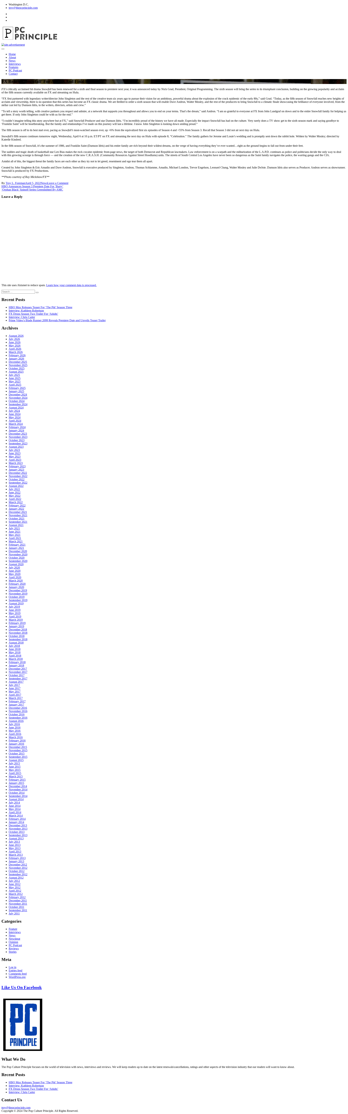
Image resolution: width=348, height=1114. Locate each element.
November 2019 (18, 593)
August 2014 (16, 799)
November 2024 (18, 397)
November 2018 (18, 632)
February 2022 (17, 505)
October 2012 (16, 871)
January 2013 (16, 861)
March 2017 (16, 698)
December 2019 (18, 590)
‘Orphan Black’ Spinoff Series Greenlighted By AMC (32, 189)
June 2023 (14, 453)
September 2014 (18, 796)
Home (12, 54)
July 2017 (14, 685)
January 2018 (16, 665)
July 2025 (14, 374)
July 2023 (14, 450)
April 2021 (15, 538)
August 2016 (16, 720)
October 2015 (16, 753)
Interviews (15, 63)
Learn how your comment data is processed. (71, 285)
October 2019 (16, 596)
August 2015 (16, 760)
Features (13, 67)
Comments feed (18, 973)
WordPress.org (17, 977)
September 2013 (18, 835)
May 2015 (14, 769)
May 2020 (14, 574)
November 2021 (18, 515)
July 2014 (14, 802)
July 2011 (14, 913)
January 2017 (16, 704)
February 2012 (17, 897)
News (12, 60)
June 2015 (14, 766)
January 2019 (16, 626)
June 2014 (14, 805)
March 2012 (16, 893)
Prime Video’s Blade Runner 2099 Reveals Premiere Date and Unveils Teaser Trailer (57, 320)
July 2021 (14, 528)
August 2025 (16, 371)
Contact (13, 73)
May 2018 (14, 652)
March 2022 (16, 502)
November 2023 (18, 436)
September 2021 (18, 521)
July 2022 (14, 489)
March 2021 (16, 541)
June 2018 (14, 649)
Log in (12, 967)
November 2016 (18, 711)
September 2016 (18, 717)
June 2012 (14, 884)
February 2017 (17, 701)
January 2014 (16, 822)
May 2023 (14, 456)
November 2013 (18, 828)
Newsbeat (14, 938)
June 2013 (14, 845)
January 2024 (16, 430)
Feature (13, 928)
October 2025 (16, 368)
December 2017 (18, 668)
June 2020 (14, 570)
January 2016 (16, 743)
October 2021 (16, 518)
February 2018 (17, 662)
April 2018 (15, 655)
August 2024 (16, 407)
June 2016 (14, 727)
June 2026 (14, 342)
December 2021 (18, 512)
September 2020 (18, 561)
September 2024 (18, 404)
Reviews (14, 948)
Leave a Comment (57, 183)
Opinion (13, 942)
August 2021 (16, 525)
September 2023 (18, 443)
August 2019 (16, 603)
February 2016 (17, 740)
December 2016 (18, 707)
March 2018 (16, 658)
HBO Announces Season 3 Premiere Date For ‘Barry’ (32, 186)
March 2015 (16, 776)
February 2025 (17, 388)
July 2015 (14, 763)
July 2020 (14, 567)
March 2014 (16, 815)
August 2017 (16, 681)
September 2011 (18, 910)
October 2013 (16, 831)
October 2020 (16, 557)
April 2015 (15, 773)
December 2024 (18, 394)
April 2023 (15, 459)
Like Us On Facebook (21, 987)
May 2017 (14, 691)
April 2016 (15, 734)
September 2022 (18, 482)
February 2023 (17, 466)
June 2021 (14, 531)
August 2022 (16, 485)
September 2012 (18, 874)
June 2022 (14, 492)
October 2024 (16, 401)
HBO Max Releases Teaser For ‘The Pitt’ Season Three (40, 307)
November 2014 (18, 789)
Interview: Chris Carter (22, 317)
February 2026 (17, 355)
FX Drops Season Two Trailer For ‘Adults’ (33, 313)
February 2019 (17, 623)
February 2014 (17, 818)
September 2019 (18, 600)
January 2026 (16, 358)
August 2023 (16, 446)
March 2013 (16, 854)
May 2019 (14, 613)
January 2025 (16, 391)
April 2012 (15, 890)
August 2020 (16, 564)
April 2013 (15, 851)
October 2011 (16, 907)
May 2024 (14, 417)
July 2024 (14, 410)
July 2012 (14, 880)
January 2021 (16, 547)
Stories (12, 951)
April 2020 (15, 577)
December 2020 (18, 551)
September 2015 (18, 756)
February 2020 (17, 583)
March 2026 (16, 352)
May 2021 (14, 534)
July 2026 (14, 339)
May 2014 (14, 809)
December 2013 (18, 825)
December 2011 (18, 900)
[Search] (37, 292)
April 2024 (15, 420)
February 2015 (17, 779)
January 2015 (16, 782)
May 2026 (14, 345)
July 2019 (14, 606)
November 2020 (18, 554)
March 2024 (16, 423)
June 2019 (14, 609)
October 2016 (16, 714)
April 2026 (15, 348)
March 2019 (16, 619)
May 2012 (14, 887)
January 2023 (16, 469)
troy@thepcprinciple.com (23, 7)
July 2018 (14, 645)
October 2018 (16, 636)
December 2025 (18, 361)
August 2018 (16, 642)
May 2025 (14, 381)
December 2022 (18, 472)
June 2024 (14, 414)
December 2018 (18, 629)
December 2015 (18, 747)
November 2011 (18, 903)
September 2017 (18, 678)
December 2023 (18, 433)
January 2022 (16, 508)
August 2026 (16, 335)
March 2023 (16, 463)
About (12, 57)
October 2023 (16, 440)
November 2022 (18, 476)
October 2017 (16, 675)
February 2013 (17, 858)
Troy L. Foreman (15, 183)
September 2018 (18, 639)
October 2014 (16, 792)
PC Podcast (15, 70)
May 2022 (14, 495)
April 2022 (15, 499)
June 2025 (14, 378)
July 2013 (14, 841)
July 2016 (14, 724)
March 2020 (16, 580)
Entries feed (15, 970)
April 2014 (15, 812)
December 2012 (18, 864)
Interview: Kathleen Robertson (26, 310)
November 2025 (18, 365)
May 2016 (14, 730)
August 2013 (16, 838)
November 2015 (18, 750)
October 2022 (16, 479)
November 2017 (18, 672)
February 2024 (17, 427)
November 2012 (18, 867)
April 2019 (15, 616)
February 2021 (17, 544)
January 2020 (16, 587)
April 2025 (15, 384)
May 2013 (14, 848)
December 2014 (18, 786)
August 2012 (16, 877)
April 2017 (15, 694)
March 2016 (16, 737)
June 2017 (14, 688)
